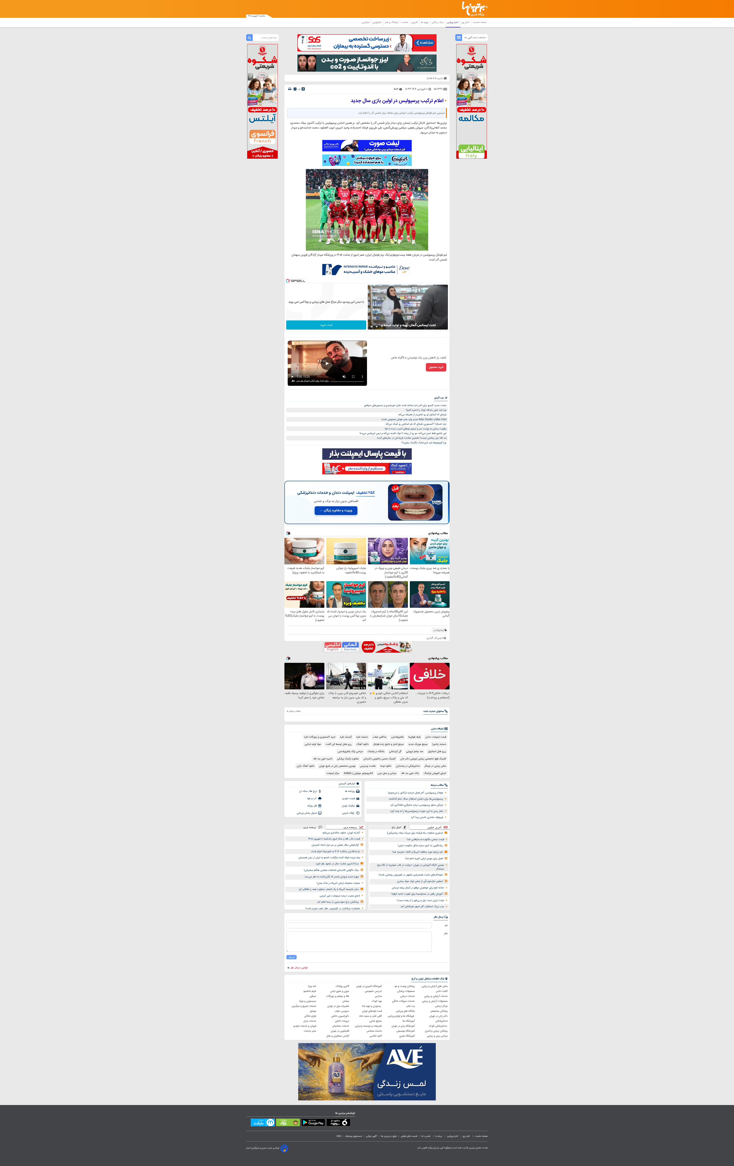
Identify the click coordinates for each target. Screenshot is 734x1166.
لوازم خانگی (310, 1016)
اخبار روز (466, 22)
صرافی (313, 996)
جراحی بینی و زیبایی (437, 1036)
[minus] (295, 89)
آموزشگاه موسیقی (405, 1031)
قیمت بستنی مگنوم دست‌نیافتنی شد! (425, 839)
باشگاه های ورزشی (405, 1011)
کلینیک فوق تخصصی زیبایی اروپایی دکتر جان (423, 759)
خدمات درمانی (407, 996)
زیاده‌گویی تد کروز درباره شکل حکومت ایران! (420, 845)
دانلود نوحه (385, 766)
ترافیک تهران (348, 806)
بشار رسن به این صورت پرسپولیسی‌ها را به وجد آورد (416, 811)
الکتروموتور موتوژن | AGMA (358, 773)
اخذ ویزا (312, 986)
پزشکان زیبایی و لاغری (436, 1031)
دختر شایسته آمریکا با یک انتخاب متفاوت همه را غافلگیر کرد (329, 889)
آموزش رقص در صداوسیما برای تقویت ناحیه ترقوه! (417, 894)
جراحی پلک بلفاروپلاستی (350, 751)
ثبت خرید (326, 325)
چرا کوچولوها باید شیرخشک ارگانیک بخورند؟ (424, 443)
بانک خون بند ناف (410, 773)
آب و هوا (312, 798)
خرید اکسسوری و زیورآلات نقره (319, 737)
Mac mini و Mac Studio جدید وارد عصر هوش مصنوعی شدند (414, 419)
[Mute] (377, 326)
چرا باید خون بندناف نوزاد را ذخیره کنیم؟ (426, 410)
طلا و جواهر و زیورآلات (337, 996)
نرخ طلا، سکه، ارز (308, 791)
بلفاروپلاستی (397, 737)
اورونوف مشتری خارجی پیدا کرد (427, 817)
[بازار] (288, 1123)
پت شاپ (410, 1006)
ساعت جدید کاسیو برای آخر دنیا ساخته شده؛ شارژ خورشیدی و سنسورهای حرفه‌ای (405, 405)
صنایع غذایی (375, 1021)
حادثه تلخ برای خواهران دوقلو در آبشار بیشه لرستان (418, 888)
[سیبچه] (338, 1123)
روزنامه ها (350, 791)
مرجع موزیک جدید (418, 744)
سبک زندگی (438, 22)
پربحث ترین (309, 827)
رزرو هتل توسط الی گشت (339, 744)
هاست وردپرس (368, 766)
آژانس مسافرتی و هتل (337, 1036)
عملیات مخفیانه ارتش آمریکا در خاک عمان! (338, 883)
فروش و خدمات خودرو (304, 1026)
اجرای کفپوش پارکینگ (435, 773)
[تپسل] (288, 281)
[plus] (303, 89)
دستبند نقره (362, 737)
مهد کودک (377, 1001)
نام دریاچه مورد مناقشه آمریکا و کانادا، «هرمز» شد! (417, 852)
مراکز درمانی (441, 1006)
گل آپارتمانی (395, 751)
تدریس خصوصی (373, 991)
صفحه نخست (480, 22)
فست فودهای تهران (372, 1011)
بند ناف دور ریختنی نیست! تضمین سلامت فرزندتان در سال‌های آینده (412, 438)
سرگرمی (366, 22)
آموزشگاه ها (409, 1021)
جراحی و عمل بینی (387, 773)
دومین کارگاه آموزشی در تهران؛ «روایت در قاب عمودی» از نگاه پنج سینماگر (410, 867)
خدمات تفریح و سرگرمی (304, 1006)
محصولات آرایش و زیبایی (435, 1001)
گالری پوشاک (342, 986)
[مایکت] (263, 1123)
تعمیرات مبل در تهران (338, 1006)
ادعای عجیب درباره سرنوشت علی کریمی (340, 896)
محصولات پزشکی (406, 991)
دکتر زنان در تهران (438, 1016)
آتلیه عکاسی (376, 1036)
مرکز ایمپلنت (332, 773)
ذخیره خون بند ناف (322, 759)
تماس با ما (426, 1136)
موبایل (313, 1011)
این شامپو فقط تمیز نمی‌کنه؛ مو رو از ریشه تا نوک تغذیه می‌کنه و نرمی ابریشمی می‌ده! (403, 433)
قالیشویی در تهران (340, 1031)
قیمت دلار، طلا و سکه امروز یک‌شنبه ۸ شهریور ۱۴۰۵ (334, 839)
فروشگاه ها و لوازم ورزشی (401, 1016)
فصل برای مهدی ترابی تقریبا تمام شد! (424, 858)
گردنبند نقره (346, 737)
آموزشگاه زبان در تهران (403, 1026)
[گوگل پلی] (313, 1123)
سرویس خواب (342, 1011)
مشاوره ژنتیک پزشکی (348, 759)
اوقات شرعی (348, 813)
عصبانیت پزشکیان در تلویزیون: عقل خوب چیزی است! (332, 908)
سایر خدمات (310, 1031)
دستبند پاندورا (439, 744)
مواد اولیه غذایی (313, 744)
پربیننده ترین (350, 827)
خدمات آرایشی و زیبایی (436, 996)
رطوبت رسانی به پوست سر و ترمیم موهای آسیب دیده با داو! (416, 429)
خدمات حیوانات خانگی (403, 1001)
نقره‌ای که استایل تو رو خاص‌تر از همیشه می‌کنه (422, 415)
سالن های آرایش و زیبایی (434, 986)
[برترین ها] (473, 9)
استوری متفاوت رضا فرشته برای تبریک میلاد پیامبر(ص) (415, 833)
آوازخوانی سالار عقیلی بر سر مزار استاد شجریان (335, 845)
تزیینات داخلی (342, 1021)
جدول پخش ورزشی (307, 813)
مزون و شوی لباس (339, 991)
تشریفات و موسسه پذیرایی (368, 1026)
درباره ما (439, 1136)
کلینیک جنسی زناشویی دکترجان (379, 759)
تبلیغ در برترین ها (389, 1136)
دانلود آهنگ (362, 744)
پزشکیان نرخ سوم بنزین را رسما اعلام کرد (338, 902)
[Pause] (371, 326)
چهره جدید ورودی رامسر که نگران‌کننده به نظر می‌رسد (331, 877)
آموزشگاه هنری (407, 1036)
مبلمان (345, 1001)
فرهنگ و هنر (392, 22)
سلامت (405, 22)
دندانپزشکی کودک (438, 1026)
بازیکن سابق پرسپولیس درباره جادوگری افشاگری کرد (416, 805)
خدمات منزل (309, 1021)
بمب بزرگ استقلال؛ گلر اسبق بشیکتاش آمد (422, 906)
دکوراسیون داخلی (340, 1016)
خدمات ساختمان (340, 1026)
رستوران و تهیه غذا (372, 1006)
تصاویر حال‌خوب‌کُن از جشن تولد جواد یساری (420, 881)
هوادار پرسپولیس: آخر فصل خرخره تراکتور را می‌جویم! (415, 793)
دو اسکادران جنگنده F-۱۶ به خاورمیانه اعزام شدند (335, 851)
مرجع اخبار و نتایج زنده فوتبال (388, 744)
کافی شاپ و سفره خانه (370, 1016)
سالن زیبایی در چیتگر (435, 766)
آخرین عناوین (434, 827)
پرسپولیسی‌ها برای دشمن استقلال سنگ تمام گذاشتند (416, 799)
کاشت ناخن (442, 991)
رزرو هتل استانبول (437, 751)
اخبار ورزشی (453, 22)
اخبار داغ (396, 827)
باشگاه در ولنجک (376, 751)
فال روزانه (312, 806)
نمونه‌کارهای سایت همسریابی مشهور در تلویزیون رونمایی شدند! (410, 875)
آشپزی (414, 22)
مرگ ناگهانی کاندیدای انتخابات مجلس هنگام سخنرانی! (331, 870)
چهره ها (425, 22)
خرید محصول (436, 367)
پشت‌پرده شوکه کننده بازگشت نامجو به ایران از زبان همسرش (329, 858)
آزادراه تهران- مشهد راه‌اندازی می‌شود (341, 833)
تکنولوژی (377, 22)
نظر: (446, 933)
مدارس (378, 996)
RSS (339, 1136)
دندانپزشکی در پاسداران (408, 766)
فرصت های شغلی (409, 1136)
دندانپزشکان (441, 1021)
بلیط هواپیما (414, 737)
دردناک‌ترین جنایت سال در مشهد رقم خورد (337, 864)
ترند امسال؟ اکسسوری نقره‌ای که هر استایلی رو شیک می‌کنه (416, 424)
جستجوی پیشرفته (353, 1136)
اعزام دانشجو (310, 991)
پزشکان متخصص (439, 1011)
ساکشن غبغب (379, 737)
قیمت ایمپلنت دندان (435, 737)
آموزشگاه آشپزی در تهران (369, 986)
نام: (446, 925)
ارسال (291, 957)
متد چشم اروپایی (414, 751)
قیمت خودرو (348, 798)
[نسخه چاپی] (289, 89)
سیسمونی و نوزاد (307, 1001)
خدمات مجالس (374, 1031)
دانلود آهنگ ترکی (305, 766)
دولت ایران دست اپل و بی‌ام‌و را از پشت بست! (420, 900)
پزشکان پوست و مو (405, 986)
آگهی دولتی (371, 1136)
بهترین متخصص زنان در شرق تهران (337, 766)
